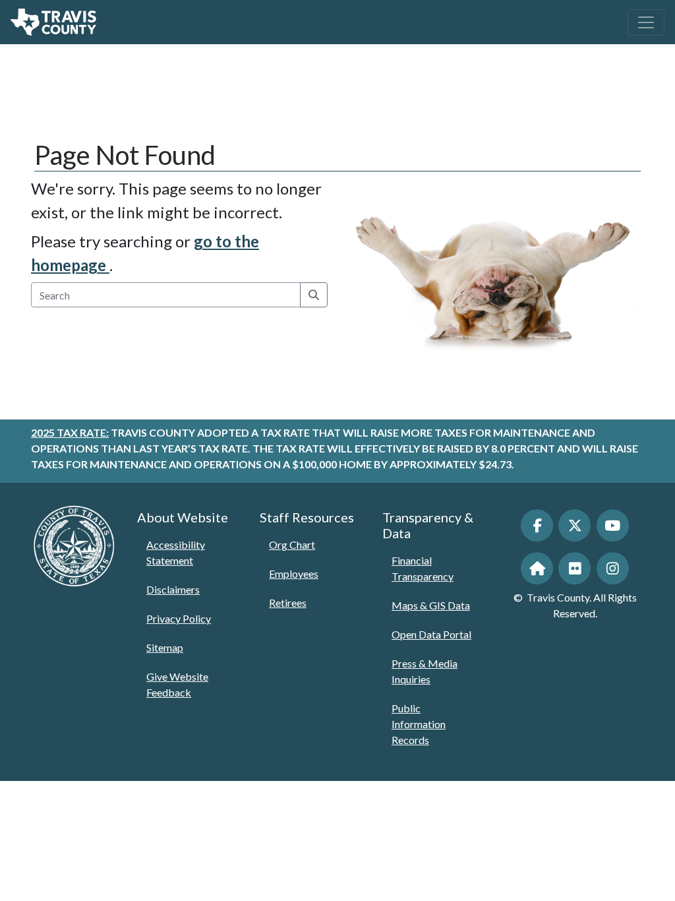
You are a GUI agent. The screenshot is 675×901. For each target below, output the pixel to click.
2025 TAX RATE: (70, 432)
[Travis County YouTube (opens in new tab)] (613, 525)
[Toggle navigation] (646, 22)
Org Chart (292, 544)
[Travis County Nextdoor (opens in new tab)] (537, 568)
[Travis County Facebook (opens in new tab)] (537, 525)
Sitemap (164, 647)
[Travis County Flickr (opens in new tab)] (574, 568)
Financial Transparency (423, 568)
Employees (293, 573)
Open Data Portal (431, 634)
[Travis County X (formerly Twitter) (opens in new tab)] (574, 525)
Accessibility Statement (175, 552)
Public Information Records (419, 724)
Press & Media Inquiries (424, 671)
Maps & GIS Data (431, 605)
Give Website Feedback (177, 684)
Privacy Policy (178, 618)
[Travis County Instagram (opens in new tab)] (613, 568)
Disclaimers (173, 589)
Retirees (288, 602)
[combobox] (166, 294)
